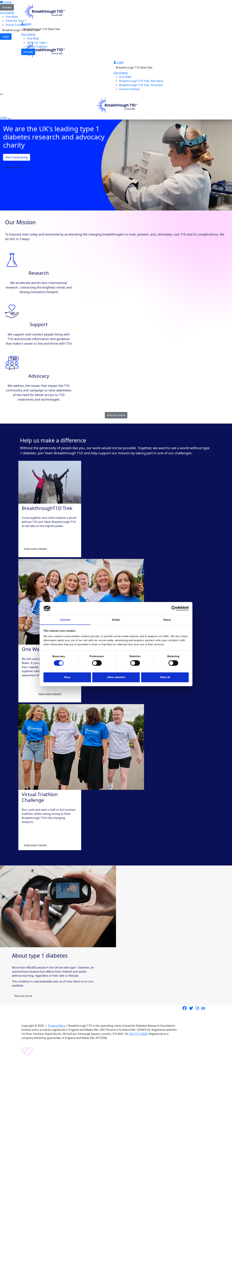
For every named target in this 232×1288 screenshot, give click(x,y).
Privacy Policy (56, 1026)
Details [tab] (116, 619)
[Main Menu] (1, 94)
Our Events (28, 34)
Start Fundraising (16, 157)
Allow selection (116, 677)
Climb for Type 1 (37, 42)
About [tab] (167, 619)
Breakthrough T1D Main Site (41, 29)
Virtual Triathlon (37, 46)
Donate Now (13, 167)
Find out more (116, 415)
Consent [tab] (65, 619)
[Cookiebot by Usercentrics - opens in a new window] (174, 608)
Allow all (165, 677)
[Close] (9, 118)
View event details (35, 549)
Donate (28, 52)
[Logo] (43, 11)
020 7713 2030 (138, 1034)
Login (27, 24)
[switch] (97, 663)
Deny (67, 677)
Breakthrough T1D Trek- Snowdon (141, 85)
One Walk (33, 38)
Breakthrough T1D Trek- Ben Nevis (141, 81)
